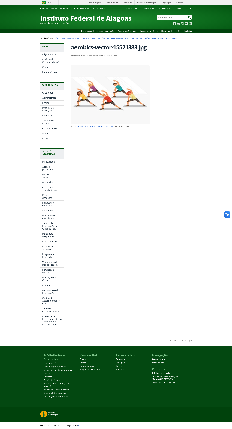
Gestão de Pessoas (52, 380)
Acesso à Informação (105, 31)
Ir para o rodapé (97, 8)
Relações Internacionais (55, 393)
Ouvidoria (165, 31)
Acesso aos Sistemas (127, 31)
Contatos (188, 31)
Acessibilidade (131, 8)
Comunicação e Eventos (55, 366)
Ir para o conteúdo (48, 8)
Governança (86, 31)
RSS (190, 23)
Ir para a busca (81, 8)
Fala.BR (177, 31)
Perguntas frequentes (90, 369)
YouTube (178, 23)
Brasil (50, 2)
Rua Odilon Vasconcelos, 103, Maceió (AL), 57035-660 (165, 378)
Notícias (87, 38)
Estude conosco (87, 366)
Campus (71, 38)
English (187, 8)
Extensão (48, 376)
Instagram (182, 23)
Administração (50, 363)
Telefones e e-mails (161, 373)
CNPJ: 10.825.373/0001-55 (163, 382)
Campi (83, 362)
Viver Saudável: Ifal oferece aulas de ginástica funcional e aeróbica (122, 38)
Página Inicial (60, 38)
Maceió (79, 38)
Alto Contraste (148, 8)
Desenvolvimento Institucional (58, 370)
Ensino (47, 373)
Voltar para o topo (182, 340)
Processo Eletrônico (149, 31)
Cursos (83, 359)
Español (178, 8)
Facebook (174, 23)
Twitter (186, 23)
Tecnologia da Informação (56, 396)
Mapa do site (165, 8)
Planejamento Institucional (56, 389)
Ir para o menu (65, 8)
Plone (80, 425)
